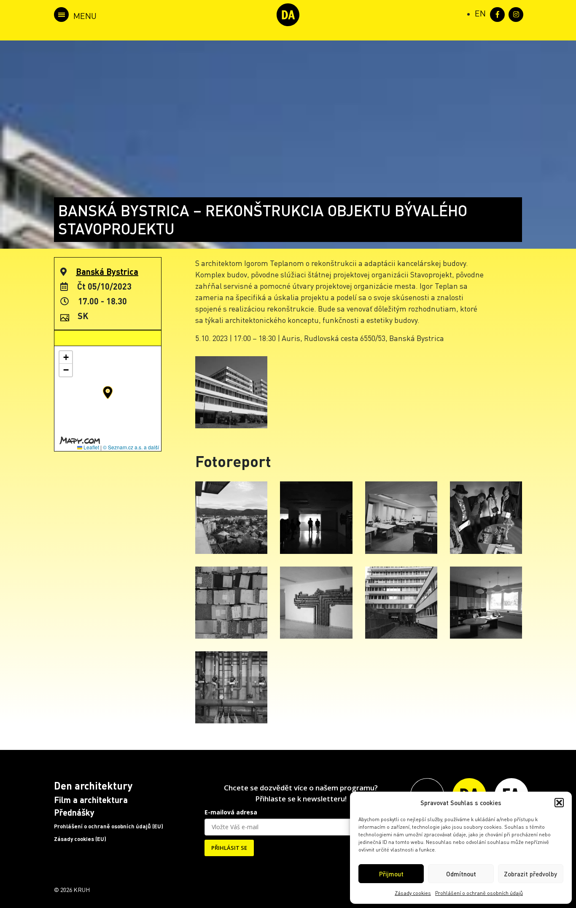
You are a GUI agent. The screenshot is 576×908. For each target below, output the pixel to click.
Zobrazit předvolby (530, 874)
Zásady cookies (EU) (80, 838)
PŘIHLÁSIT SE (229, 848)
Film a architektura (91, 799)
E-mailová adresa (231, 812)
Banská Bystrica (107, 271)
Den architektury (93, 785)
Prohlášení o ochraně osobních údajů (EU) (108, 826)
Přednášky (74, 812)
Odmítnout (461, 874)
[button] (559, 802)
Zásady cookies (413, 893)
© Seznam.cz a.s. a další (131, 447)
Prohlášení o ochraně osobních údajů (479, 893)
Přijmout (391, 874)
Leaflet (90, 447)
